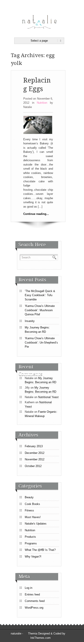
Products (30, 536)
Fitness (29, 510)
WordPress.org (34, 607)
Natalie (27, 107)
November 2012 (34, 459)
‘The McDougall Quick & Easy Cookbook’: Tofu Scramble (40, 295)
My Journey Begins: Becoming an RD (37, 329)
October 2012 (33, 466)
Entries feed (32, 594)
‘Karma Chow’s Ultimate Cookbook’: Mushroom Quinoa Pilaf (40, 310)
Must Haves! (33, 517)
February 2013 (34, 446)
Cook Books (32, 504)
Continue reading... (36, 214)
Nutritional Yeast (48, 397)
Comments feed (35, 601)
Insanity (30, 321)
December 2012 (34, 453)
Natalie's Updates (36, 523)
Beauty (29, 497)
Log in (28, 587)
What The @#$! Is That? (40, 549)
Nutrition (42, 102)
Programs (31, 543)
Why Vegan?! (33, 556)
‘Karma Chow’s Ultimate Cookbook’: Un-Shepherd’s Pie (41, 342)
